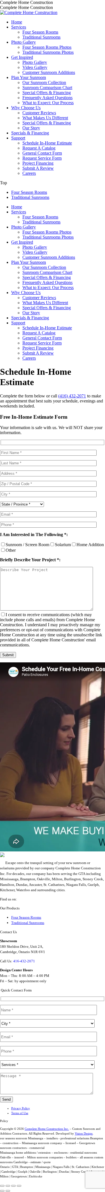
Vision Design (84, 1133)
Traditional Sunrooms (27, 923)
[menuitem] (16, 22)
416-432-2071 (24, 961)
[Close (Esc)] (2, 1186)
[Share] (8, 1186)
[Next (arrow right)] (8, 1191)
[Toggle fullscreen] (13, 1186)
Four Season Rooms (26, 917)
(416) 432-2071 (72, 396)
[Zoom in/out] (19, 1186)
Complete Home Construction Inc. (47, 1128)
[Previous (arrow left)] (2, 1191)
